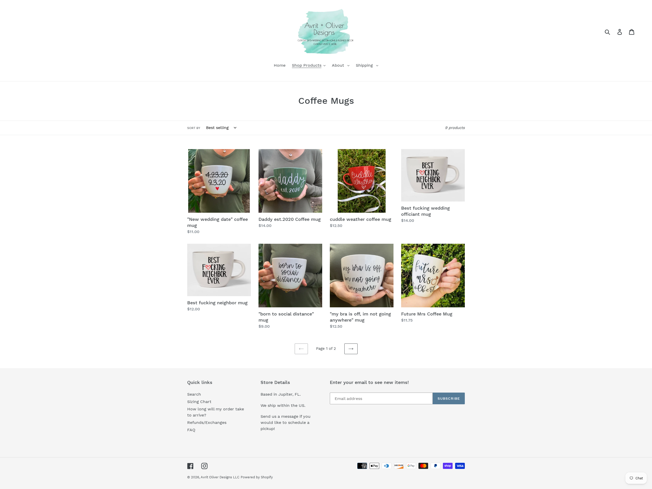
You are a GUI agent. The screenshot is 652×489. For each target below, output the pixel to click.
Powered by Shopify (257, 477)
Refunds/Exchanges (206, 422)
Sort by (193, 128)
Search (194, 394)
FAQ (191, 429)
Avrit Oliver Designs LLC (220, 477)
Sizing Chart (199, 401)
